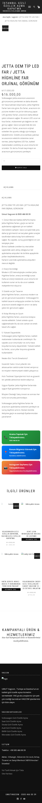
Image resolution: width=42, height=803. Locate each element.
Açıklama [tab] (9, 187)
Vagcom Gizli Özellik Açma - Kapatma (14, 11)
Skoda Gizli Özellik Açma (12, 724)
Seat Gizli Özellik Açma (11, 721)
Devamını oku (31, 539)
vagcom (15, 17)
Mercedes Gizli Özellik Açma (14, 734)
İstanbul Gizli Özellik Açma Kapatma (14, 6)
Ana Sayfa (6, 17)
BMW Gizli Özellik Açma (12, 731)
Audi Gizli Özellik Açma (11, 728)
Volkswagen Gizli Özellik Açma (15, 718)
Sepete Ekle (22, 168)
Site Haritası (7, 773)
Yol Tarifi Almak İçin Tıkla (13, 770)
